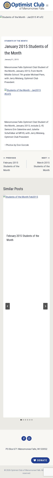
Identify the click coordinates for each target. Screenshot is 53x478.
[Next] (45, 306)
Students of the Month (16, 41)
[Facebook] (23, 438)
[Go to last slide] (7, 306)
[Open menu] (47, 5)
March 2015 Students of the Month (42, 164)
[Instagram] (29, 438)
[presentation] (26, 213)
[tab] (21, 420)
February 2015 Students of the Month (11, 164)
